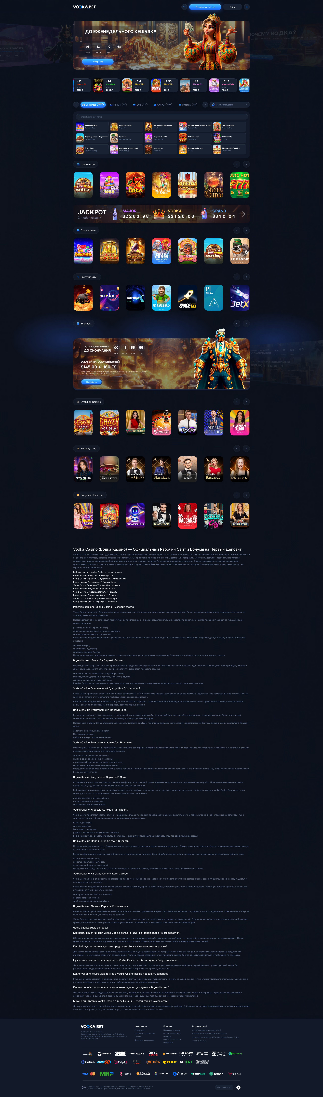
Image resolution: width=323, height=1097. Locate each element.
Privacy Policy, (233, 1037)
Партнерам (168, 1042)
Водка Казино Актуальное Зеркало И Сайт (94, 588)
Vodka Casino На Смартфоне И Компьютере (95, 598)
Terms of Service (199, 1040)
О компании (140, 1030)
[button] (76, 105)
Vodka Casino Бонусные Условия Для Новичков (96, 585)
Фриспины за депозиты (144, 1040)
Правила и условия (171, 1030)
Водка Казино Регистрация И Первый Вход (94, 582)
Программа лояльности (145, 1033)
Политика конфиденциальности (172, 1038)
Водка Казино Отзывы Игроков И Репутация (95, 601)
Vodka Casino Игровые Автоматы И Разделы (95, 592)
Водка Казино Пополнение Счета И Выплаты (95, 595)
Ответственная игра (171, 1033)
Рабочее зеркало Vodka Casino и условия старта (97, 572)
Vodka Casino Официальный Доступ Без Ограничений (99, 578)
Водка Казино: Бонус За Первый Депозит (93, 575)
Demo (83, 200)
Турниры (138, 1037)
